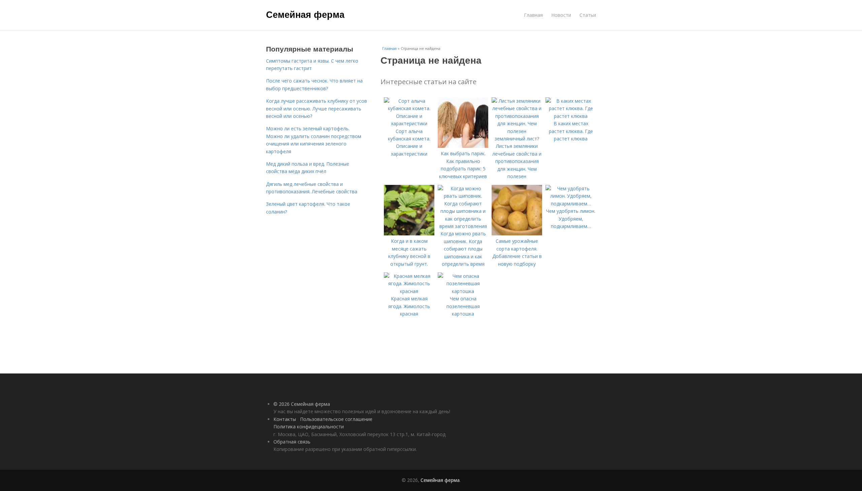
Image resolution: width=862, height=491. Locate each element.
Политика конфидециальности (308, 426)
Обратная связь (291, 441)
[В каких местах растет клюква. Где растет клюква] (570, 116)
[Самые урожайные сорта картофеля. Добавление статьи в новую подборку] (517, 233)
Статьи (587, 15)
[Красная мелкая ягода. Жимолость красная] (409, 291)
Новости (561, 15)
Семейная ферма (305, 14)
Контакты (284, 419)
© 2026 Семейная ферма (301, 404)
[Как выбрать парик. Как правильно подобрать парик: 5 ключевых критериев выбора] (463, 146)
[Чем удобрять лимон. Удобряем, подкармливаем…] (570, 203)
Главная (533, 15)
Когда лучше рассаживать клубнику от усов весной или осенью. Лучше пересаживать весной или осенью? (316, 108)
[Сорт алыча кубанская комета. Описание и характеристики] (409, 123)
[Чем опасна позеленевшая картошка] (463, 291)
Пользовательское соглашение (336, 419)
